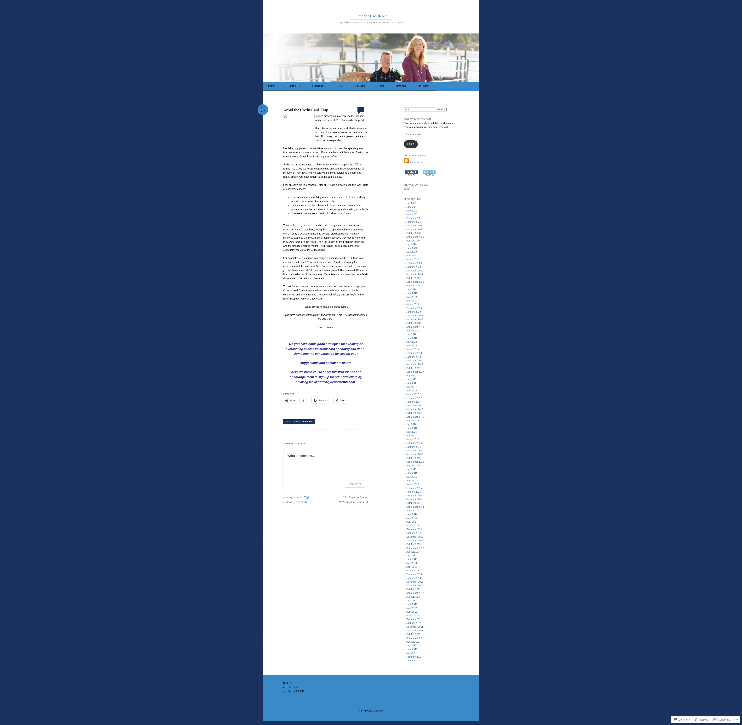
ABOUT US (318, 86)
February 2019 (414, 308)
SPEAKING (424, 86)
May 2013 (411, 563)
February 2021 (414, 218)
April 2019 (411, 300)
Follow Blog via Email (418, 119)
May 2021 (411, 210)
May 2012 (411, 608)
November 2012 (414, 585)
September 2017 (415, 372)
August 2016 (413, 420)
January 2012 (413, 623)
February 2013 (414, 574)
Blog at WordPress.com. (371, 711)
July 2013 (411, 555)
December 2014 (414, 495)
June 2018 (412, 338)
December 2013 (414, 537)
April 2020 (411, 255)
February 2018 (414, 353)
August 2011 (413, 641)
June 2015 (412, 473)
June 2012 (412, 604)
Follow (410, 144)
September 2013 (415, 548)
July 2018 (411, 334)
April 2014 (411, 521)
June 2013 (412, 559)
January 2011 (413, 660)
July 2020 (411, 244)
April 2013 (411, 567)
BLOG (339, 86)
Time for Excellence (371, 16)
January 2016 (413, 447)
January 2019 (413, 312)
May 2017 (411, 387)
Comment (355, 483)
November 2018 (414, 319)
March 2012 (412, 615)
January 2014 (413, 533)
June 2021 (412, 207)
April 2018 (411, 345)
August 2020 (413, 240)
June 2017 (412, 383)
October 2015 (413, 458)
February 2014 (414, 529)
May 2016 (411, 432)
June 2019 (412, 293)
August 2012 (413, 597)
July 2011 (411, 645)
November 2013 (414, 540)
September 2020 (415, 237)
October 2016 (413, 413)
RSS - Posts (416, 162)
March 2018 (412, 349)
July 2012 (411, 600)
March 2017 (412, 394)
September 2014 (415, 507)
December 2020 (414, 225)
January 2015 (413, 491)
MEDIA (380, 86)
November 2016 (414, 409)
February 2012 (414, 619)
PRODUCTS (294, 86)
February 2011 (414, 657)
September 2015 (415, 462)
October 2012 (413, 589)
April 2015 (411, 480)
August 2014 (413, 510)
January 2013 (413, 578)
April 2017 (411, 390)
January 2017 (413, 402)
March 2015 (412, 484)
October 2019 (413, 278)
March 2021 (412, 214)
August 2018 (413, 330)
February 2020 (414, 263)
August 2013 (413, 551)
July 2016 (411, 424)
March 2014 (412, 525)
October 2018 (413, 323)
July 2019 (411, 289)
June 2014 (412, 514)
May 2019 (411, 297)
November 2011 (414, 630)
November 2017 (414, 364)
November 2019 (414, 274)
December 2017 (414, 360)
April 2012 (411, 611)
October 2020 (413, 233)
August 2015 (413, 465)
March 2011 (412, 653)
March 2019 (412, 304)
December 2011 (414, 627)
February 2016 (414, 443)
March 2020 (412, 259)
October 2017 (413, 368)
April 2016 (411, 435)
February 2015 (414, 488)
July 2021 (411, 203)
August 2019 (413, 285)
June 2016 (412, 428)
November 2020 (414, 229)
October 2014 (413, 503)
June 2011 (411, 649)
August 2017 (413, 375)
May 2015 (411, 477)
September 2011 (415, 638)
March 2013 (412, 570)
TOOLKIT (401, 86)
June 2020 (412, 248)
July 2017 (411, 379)
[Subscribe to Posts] (406, 162)
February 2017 (414, 398)
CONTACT (359, 86)
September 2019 (415, 282)
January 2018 (413, 357)
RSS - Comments (295, 691)
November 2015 (414, 454)
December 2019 (414, 270)
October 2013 (413, 544)
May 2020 (411, 252)
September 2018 (415, 327)
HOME (272, 86)
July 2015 (411, 469)
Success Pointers (304, 421)
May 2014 (411, 518)
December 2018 (414, 315)
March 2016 (412, 439)
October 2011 (413, 634)
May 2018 (411, 342)
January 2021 (413, 222)
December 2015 (414, 450)
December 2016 (414, 405)
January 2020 (413, 267)
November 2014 (414, 499)
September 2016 (415, 417)
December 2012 (414, 581)
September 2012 (415, 593)
